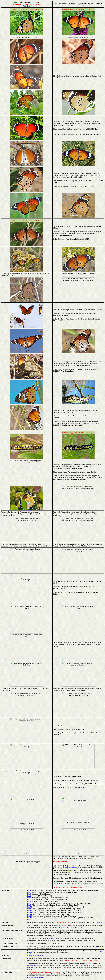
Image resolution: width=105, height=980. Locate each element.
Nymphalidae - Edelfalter (35, 955)
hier (83, 787)
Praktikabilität (31, 965)
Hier (82, 887)
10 (31, 907)
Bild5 (29, 898)
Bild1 (29, 890)
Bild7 (29, 901)
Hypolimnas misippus (70, 867)
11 (31, 909)
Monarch (51, 938)
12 (31, 910)
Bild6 (29, 899)
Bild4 (29, 896)
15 (31, 916)
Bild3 (29, 894)
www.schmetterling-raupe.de (37, 977)
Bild (28, 903)
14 (31, 914)
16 (31, 918)
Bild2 (29, 892)
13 (31, 912)
